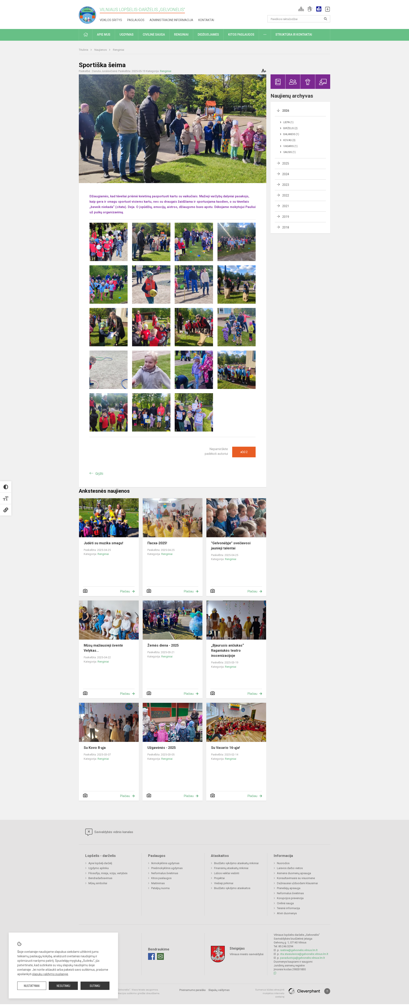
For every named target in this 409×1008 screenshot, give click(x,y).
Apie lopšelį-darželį (100, 863)
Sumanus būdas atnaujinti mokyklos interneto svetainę (269, 993)
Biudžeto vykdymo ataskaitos (232, 888)
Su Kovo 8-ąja (95, 748)
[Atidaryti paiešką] (325, 18)
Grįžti (99, 474)
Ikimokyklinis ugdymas (165, 863)
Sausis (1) (289, 152)
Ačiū (244, 452)
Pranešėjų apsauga (288, 888)
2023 (285, 184)
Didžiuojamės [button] (208, 34)
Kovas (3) (289, 140)
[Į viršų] (327, 991)
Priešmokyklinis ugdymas (167, 868)
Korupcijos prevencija (290, 898)
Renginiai (118, 49)
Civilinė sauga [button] (154, 34)
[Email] (160, 956)
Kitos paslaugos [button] (241, 34)
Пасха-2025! (157, 543)
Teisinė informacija (288, 908)
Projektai (219, 878)
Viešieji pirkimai (223, 883)
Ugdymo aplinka (98, 868)
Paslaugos (135, 20)
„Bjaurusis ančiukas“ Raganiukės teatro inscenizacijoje (227, 650)
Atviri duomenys (287, 913)
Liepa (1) (288, 122)
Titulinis (84, 49)
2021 (285, 206)
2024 (285, 174)
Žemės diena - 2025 (163, 645)
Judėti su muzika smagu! (103, 543)
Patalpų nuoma (160, 888)
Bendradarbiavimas (100, 878)
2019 (285, 216)
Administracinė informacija (171, 20)
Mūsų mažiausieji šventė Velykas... (103, 648)
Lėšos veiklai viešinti (226, 873)
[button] (301, 9)
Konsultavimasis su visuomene (296, 878)
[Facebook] (151, 956)
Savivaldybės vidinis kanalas (113, 832)
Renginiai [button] (181, 34)
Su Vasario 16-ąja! (225, 748)
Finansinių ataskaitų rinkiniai (231, 868)
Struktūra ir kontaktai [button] (293, 34)
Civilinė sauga (285, 903)
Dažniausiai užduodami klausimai (297, 883)
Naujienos (100, 49)
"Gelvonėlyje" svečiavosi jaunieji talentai (231, 545)
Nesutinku (63, 986)
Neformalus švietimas (164, 873)
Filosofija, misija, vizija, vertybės (107, 873)
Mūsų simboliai (97, 883)
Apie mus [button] (103, 34)
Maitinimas (158, 883)
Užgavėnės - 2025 (161, 748)
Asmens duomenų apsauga (294, 873)
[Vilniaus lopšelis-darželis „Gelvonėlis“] (89, 14)
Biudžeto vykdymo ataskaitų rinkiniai (236, 863)
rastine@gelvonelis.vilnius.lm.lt (299, 950)
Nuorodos (283, 863)
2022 (285, 195)
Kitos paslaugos (161, 878)
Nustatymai (32, 986)
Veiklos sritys (111, 20)
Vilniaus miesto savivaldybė (247, 954)
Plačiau (125, 591)
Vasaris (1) (290, 146)
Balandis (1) (291, 134)
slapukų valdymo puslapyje (50, 974)
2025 (285, 163)
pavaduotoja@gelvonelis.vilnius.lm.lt (302, 957)
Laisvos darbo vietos (290, 868)
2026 (285, 110)
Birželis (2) (290, 128)
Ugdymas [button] (127, 34)
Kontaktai (206, 20)
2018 (285, 227)
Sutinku (95, 986)
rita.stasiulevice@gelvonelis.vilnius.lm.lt (304, 954)
